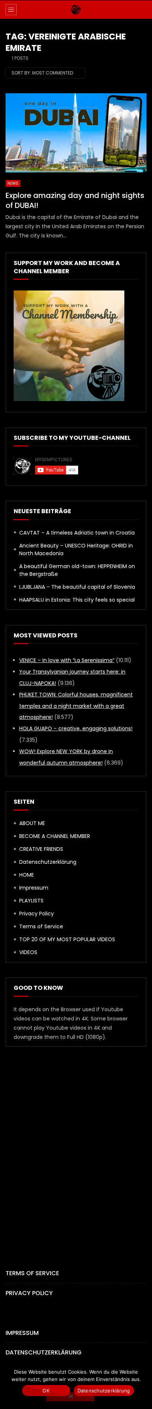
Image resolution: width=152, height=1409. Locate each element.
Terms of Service (41, 926)
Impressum (33, 887)
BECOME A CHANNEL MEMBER (54, 836)
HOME (26, 875)
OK (45, 1391)
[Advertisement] (76, 1145)
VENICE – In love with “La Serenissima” (66, 660)
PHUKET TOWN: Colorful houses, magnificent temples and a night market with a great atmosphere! (76, 706)
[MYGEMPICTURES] (76, 9)
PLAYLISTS (31, 900)
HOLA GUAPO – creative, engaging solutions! (75, 728)
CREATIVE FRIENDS (41, 849)
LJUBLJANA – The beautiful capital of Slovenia (77, 587)
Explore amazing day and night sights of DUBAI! (75, 200)
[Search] (143, 9)
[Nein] (70, 1396)
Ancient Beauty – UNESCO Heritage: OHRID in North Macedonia (76, 549)
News (12, 183)
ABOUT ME (32, 823)
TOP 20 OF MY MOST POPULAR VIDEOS (67, 939)
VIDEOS (28, 952)
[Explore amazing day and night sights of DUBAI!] (76, 133)
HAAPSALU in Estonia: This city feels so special (77, 599)
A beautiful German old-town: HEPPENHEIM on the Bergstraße (77, 570)
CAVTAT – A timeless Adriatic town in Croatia (77, 532)
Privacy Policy (36, 913)
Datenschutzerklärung (47, 862)
